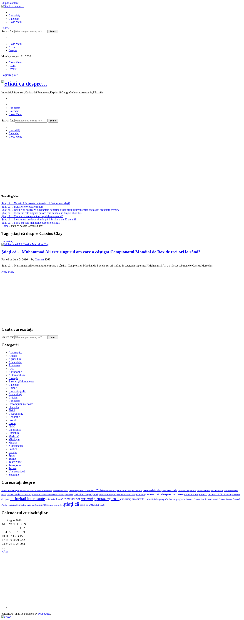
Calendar (14, 18)
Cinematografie (17, 391)
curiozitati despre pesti (110, 494)
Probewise (44, 613)
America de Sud (26, 490)
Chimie (13, 387)
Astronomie (15, 371)
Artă (11, 368)
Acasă (12, 47)
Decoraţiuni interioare (21, 403)
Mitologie (14, 439)
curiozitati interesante (27, 498)
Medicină (14, 436)
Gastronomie (16, 413)
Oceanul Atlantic (225, 499)
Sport (12, 455)
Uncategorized (17, 471)
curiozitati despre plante (133, 494)
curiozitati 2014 (92, 490)
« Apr (4, 551)
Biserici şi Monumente (21, 381)
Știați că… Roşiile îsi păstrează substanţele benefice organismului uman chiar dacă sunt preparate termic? (60, 209)
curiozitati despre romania (164, 494)
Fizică (12, 410)
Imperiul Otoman (193, 499)
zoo (51, 505)
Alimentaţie (15, 362)
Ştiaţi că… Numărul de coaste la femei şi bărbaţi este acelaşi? (35, 203)
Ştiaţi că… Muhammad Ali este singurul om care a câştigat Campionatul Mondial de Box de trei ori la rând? (100, 252)
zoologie (58, 505)
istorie (204, 499)
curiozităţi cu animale (132, 499)
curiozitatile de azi (53, 499)
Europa (172, 499)
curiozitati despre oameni (62, 494)
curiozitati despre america (129, 490)
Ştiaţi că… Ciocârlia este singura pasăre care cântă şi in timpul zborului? (41, 213)
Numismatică (16, 445)
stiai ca (46, 505)
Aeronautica (15, 352)
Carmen (39, 259)
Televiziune (15, 461)
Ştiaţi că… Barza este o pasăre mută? (22, 206)
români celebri (14, 505)
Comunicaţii (15, 394)
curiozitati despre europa (19, 494)
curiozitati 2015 (109, 490)
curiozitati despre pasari (86, 494)
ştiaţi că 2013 (87, 504)
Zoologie (14, 474)
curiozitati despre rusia (195, 494)
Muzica (13, 442)
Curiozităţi (14, 15)
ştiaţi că (71, 504)
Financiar (14, 407)
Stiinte (12, 458)
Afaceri (13, 355)
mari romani (213, 499)
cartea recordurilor (60, 491)
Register (13, 74)
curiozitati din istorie (219, 494)
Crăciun (13, 397)
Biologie (13, 378)
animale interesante (42, 490)
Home (4, 225)
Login (4, 74)
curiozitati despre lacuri (42, 494)
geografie (180, 499)
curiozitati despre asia (187, 490)
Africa (4, 491)
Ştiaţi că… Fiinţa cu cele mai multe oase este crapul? (30, 222)
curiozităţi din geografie (156, 499)
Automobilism (17, 375)
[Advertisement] (108, 166)
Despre (13, 50)
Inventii (13, 420)
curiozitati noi (70, 499)
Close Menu (15, 21)
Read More (7, 271)
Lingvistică (15, 429)
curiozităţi (88, 499)
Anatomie (14, 365)
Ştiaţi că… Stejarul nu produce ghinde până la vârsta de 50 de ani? (38, 219)
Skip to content (9, 2)
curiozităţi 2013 (107, 499)
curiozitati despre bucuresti (210, 490)
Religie (13, 452)
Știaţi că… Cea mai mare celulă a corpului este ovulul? (32, 216)
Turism (12, 468)
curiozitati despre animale (160, 490)
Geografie (14, 416)
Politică (13, 448)
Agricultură (15, 358)
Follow (5, 27)
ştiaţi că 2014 (100, 505)
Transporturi (15, 465)
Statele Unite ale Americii (31, 505)
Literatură (14, 432)
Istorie (12, 423)
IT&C (12, 426)
